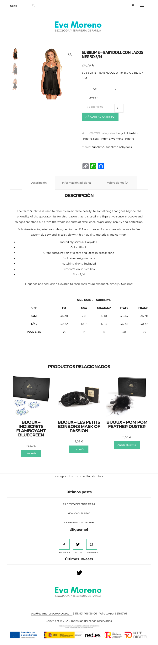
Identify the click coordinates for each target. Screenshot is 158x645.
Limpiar (93, 97)
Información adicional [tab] (77, 182)
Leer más (31, 453)
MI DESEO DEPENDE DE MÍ (79, 504)
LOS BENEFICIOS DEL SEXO (79, 522)
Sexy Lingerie (101, 138)
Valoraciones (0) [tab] (118, 182)
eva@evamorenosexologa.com (51, 613)
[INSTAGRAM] (91, 544)
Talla (85, 84)
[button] (70, 54)
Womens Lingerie (122, 138)
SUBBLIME (98, 147)
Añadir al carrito (100, 116)
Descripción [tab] (38, 182)
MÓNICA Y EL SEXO (79, 513)
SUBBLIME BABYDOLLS (119, 147)
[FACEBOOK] (64, 544)
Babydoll (122, 133)
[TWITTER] (78, 544)
